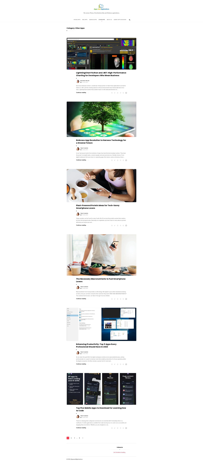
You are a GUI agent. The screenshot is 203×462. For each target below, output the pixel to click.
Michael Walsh (84, 80)
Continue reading (81, 92)
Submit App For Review (120, 19)
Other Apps (102, 19)
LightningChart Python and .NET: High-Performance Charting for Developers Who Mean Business (101, 74)
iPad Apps (84, 19)
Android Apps (93, 19)
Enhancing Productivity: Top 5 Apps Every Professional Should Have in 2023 (96, 345)
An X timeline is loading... (120, 452)
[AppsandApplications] (101, 7)
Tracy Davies (84, 148)
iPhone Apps (77, 19)
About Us (109, 19)
